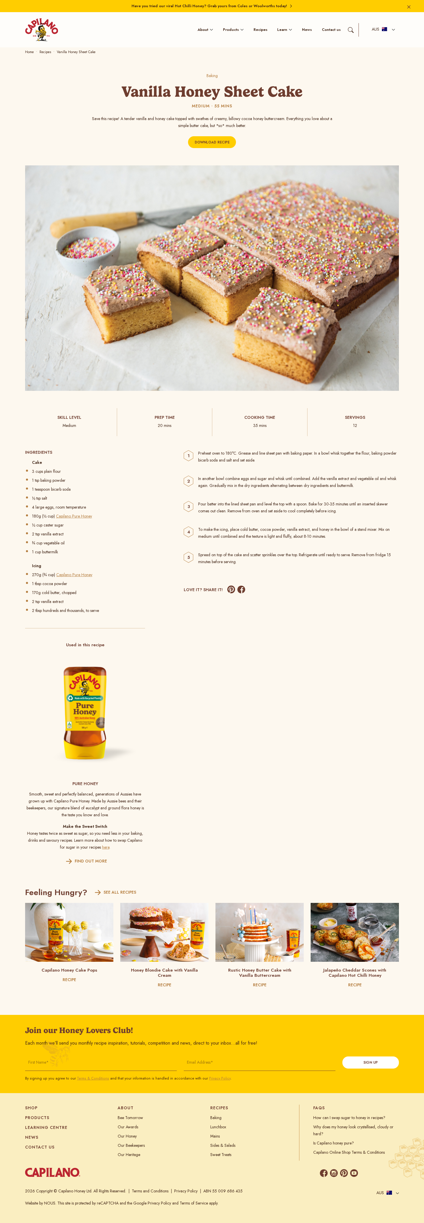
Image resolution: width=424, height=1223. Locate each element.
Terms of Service (194, 1203)
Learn (282, 29)
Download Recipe (212, 142)
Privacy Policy (219, 1078)
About (203, 29)
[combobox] (382, 30)
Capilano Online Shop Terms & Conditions (349, 1152)
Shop (31, 1108)
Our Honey (127, 1136)
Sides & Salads (222, 1145)
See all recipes (120, 892)
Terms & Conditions (93, 1078)
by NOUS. (47, 1203)
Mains (215, 1136)
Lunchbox (218, 1127)
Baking (212, 76)
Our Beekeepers (131, 1145)
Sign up (370, 1062)
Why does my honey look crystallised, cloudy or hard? (353, 1130)
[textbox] (379, 29)
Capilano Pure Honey (74, 516)
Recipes (260, 29)
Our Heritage (129, 1154)
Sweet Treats (220, 1154)
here (105, 847)
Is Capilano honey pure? (333, 1143)
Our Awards (128, 1127)
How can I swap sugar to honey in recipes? (349, 1118)
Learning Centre (46, 1127)
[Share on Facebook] (241, 590)
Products (231, 29)
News (307, 29)
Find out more (91, 861)
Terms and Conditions (150, 1191)
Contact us (331, 29)
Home (29, 52)
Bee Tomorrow (130, 1118)
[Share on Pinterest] (231, 590)
